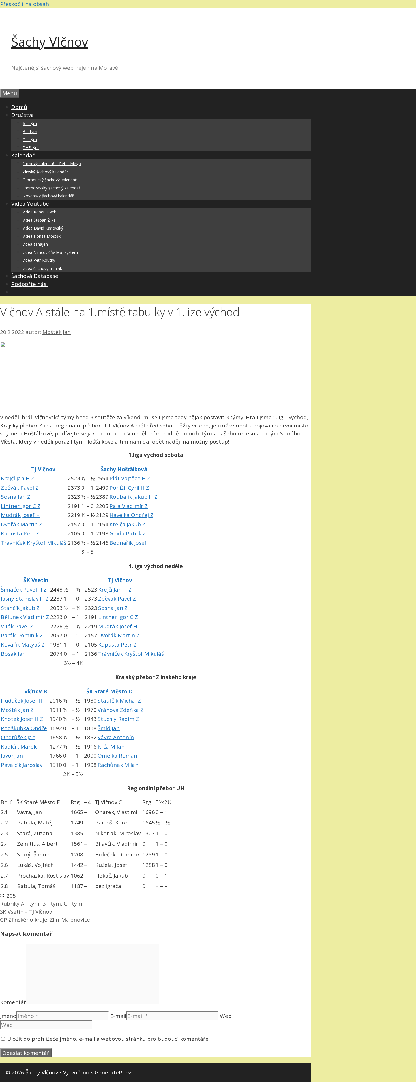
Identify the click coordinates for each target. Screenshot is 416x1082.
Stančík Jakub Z (20, 608)
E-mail (118, 1016)
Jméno (8, 1016)
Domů (19, 107)
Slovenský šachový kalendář (48, 195)
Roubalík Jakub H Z (133, 496)
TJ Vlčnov (43, 469)
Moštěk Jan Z (17, 710)
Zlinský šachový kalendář (45, 171)
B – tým (30, 131)
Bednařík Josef (128, 542)
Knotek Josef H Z (22, 719)
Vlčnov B (35, 691)
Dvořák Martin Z (21, 524)
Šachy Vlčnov (49, 41)
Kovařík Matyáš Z (22, 644)
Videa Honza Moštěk (42, 236)
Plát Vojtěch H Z (130, 478)
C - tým (73, 903)
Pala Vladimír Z (129, 506)
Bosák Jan (13, 653)
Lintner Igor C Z (20, 506)
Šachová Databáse (34, 276)
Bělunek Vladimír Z (25, 617)
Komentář (13, 1002)
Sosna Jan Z (15, 496)
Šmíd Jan (109, 728)
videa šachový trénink (42, 268)
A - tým (30, 903)
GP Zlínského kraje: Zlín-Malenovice (45, 919)
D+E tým (31, 147)
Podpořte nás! (29, 284)
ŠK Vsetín (35, 580)
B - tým (51, 903)
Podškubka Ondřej (24, 728)
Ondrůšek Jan (18, 737)
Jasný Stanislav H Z (24, 598)
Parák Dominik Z (22, 635)
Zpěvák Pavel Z (19, 487)
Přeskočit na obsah (24, 4)
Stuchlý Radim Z (118, 719)
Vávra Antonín (116, 737)
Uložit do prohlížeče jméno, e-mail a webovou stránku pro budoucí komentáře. (108, 1038)
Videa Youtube (30, 203)
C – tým (30, 139)
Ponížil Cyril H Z (129, 487)
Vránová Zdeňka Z (120, 710)
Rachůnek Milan (118, 765)
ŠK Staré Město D (109, 691)
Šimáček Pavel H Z (24, 589)
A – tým (30, 123)
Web (225, 1016)
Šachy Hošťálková (124, 469)
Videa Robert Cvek (39, 212)
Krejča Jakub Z (127, 524)
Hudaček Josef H (21, 700)
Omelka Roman (117, 755)
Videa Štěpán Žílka (39, 220)
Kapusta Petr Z (20, 533)
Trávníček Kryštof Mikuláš (34, 542)
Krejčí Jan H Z (17, 478)
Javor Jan (12, 755)
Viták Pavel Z (17, 626)
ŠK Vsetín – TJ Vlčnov (26, 911)
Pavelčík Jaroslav (21, 765)
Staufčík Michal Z (119, 700)
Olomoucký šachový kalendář (50, 179)
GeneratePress (114, 1072)
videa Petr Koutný (39, 260)
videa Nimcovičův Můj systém (50, 252)
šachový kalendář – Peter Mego (52, 163)
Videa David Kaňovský (43, 228)
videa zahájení (36, 244)
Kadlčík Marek (19, 746)
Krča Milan (111, 746)
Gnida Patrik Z (128, 533)
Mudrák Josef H (20, 515)
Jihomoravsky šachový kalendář (51, 188)
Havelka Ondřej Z (131, 515)
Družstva (22, 115)
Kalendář (23, 155)
